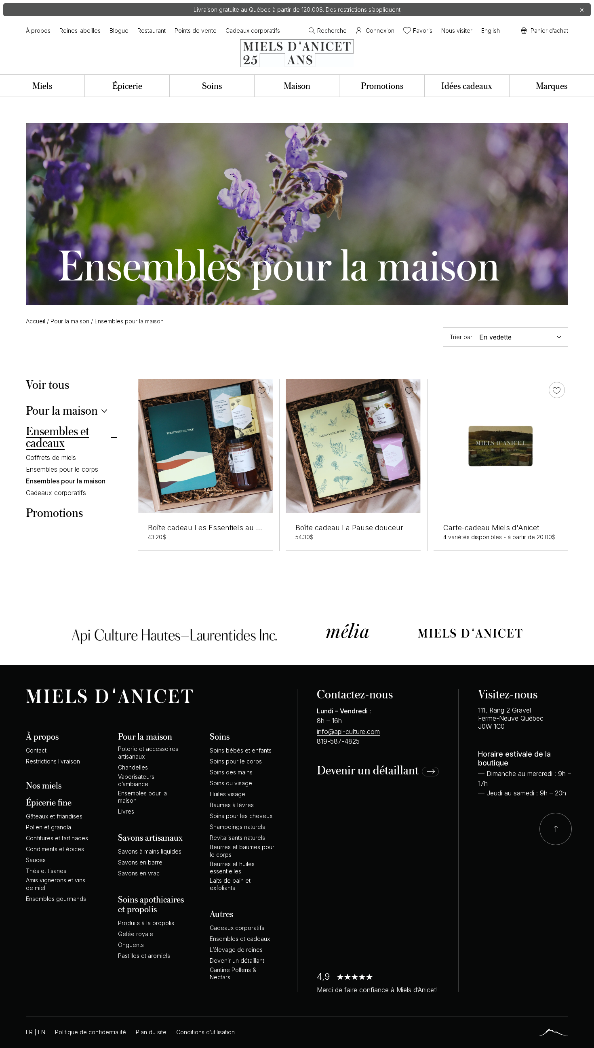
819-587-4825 (338, 741)
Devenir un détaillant (368, 770)
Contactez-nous (355, 693)
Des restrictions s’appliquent (363, 9)
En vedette (495, 337)
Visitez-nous (507, 693)
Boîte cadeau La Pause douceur (349, 527)
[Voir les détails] (501, 446)
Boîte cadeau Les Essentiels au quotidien (217, 527)
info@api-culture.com (348, 731)
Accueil (35, 321)
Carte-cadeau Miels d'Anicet (491, 527)
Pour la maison (70, 321)
